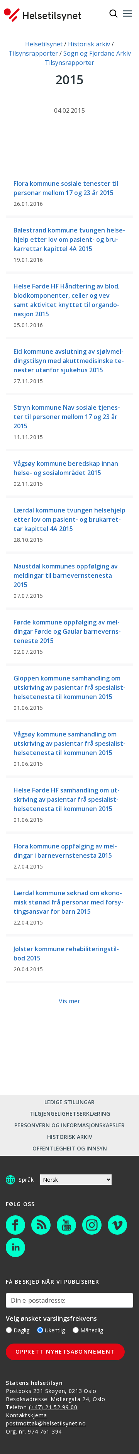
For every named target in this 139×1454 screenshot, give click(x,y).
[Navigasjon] (127, 13)
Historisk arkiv (69, 1136)
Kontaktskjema (26, 1415)
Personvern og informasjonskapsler (69, 1125)
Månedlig (91, 1330)
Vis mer (69, 1001)
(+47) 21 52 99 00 (53, 1407)
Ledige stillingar (69, 1102)
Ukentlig (55, 1330)
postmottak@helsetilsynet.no (46, 1423)
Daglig (21, 1330)
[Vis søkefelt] (113, 13)
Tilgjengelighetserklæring (69, 1113)
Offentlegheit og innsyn (69, 1148)
